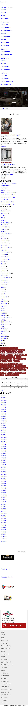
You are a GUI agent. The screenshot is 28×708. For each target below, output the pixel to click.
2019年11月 (4, 497)
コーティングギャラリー (7, 81)
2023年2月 (3, 434)
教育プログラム (5, 18)
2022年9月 (3, 444)
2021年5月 (3, 462)
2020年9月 (3, 478)
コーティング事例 (5, 222)
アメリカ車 (3, 224)
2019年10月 (4, 499)
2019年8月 (3, 502)
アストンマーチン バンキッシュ (9, 183)
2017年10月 (4, 541)
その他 (2, 299)
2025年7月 (3, 395)
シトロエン (4, 282)
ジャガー (3, 236)
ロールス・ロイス (5, 247)
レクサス (4, 372)
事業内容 (3, 9)
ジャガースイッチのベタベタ (8, 204)
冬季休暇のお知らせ (5, 185)
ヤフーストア (4, 703)
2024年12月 (4, 397)
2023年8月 (3, 423)
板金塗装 (3, 33)
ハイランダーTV (5, 78)
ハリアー (4, 361)
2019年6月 (3, 506)
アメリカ (14, 350)
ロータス (3, 245)
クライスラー (4, 226)
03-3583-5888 (8, 620)
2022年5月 (3, 451)
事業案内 (3, 632)
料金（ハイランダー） (6, 662)
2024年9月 (3, 402)
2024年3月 (3, 414)
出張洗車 (3, 39)
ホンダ (3, 293)
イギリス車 (3, 229)
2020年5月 (3, 488)
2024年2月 (3, 416)
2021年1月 (3, 471)
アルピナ (3, 268)
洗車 (2, 343)
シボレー (24, 354)
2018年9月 (3, 515)
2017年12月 (4, 536)
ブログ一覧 (4, 75)
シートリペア (4, 296)
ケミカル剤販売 (5, 45)
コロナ (3, 354)
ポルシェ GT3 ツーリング (7, 201)
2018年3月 (3, 529)
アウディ (3, 266)
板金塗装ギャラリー (6, 84)
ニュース (3, 306)
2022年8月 (3, 446)
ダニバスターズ (5, 42)
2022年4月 (3, 453)
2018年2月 (3, 532)
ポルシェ (3, 275)
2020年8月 (3, 481)
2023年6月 (3, 425)
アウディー (15, 348)
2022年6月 (3, 448)
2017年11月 (4, 539)
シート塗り (12, 357)
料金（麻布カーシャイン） (7, 665)
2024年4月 (3, 411)
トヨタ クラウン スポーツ (8, 195)
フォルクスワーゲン (6, 273)
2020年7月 (3, 483)
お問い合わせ (4, 667)
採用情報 (3, 63)
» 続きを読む (10, 174)
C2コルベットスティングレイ (8, 197)
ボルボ (2, 310)
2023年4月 (3, 430)
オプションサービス (6, 36)
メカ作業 (3, 313)
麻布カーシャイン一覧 (6, 54)
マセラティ (4, 256)
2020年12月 (4, 474)
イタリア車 (3, 250)
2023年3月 (3, 432)
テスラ (10, 359)
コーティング (10, 354)
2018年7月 (3, 520)
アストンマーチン (5, 233)
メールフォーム (5, 66)
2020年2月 (3, 490)
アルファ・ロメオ (5, 252)
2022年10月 (4, 441)
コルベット (20, 352)
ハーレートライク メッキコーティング (10, 135)
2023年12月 (4, 421)
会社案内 (3, 12)
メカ (11, 368)
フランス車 (3, 280)
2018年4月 (3, 527)
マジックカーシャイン (6, 694)
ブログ (2, 308)
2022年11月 (4, 439)
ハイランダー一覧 (5, 51)
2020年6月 (3, 485)
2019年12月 (4, 495)
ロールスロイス (17, 372)
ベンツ (20, 363)
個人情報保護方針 (5, 69)
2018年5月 (3, 525)
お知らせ (3, 220)
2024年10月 (4, 400)
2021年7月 (3, 460)
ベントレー (4, 238)
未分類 (2, 327)
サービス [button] (5, 22)
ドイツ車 (3, 261)
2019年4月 (3, 511)
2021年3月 (3, 467)
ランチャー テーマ (5, 190)
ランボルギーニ (5, 259)
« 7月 (2, 390)
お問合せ (3, 60)
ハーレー (3, 132)
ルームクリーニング (5, 317)
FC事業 (3, 15)
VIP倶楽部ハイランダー (6, 689)
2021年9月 (3, 455)
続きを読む (3, 146)
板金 (2, 334)
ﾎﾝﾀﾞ (18, 374)
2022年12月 (4, 437)
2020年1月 (3, 492)
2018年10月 (4, 513)
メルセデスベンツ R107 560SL (8, 164)
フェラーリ (4, 254)
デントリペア (4, 213)
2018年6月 (3, 522)
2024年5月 (3, 409)
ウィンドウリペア (5, 211)
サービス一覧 (4, 24)
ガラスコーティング (6, 27)
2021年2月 (3, 469)
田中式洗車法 (4, 700)
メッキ (6, 132)
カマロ (3, 352)
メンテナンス (4, 315)
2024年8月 (3, 404)
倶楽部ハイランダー (6, 322)
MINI (2, 231)
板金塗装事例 (4, 336)
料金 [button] (4, 49)
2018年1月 (3, 534)
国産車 (2, 287)
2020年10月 (4, 476)
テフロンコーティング (6, 30)
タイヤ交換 (3, 329)
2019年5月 (3, 508)
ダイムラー (4, 270)
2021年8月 (3, 458)
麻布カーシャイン (5, 324)
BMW (2, 263)
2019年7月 (3, 504)
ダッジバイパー (4, 188)
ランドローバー (5, 243)
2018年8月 (3, 518)
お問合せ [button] (5, 58)
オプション (3, 209)
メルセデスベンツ (7, 162)
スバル (3, 289)
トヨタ (3, 291)
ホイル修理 (3, 338)
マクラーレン (4, 240)
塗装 (24, 372)
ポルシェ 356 (4, 199)
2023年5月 (3, 427)
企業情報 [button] (7, 7)
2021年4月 (3, 464)
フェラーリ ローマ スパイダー (9, 192)
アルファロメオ (21, 350)
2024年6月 (3, 407)
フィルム (3, 215)
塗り (2, 217)
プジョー (3, 284)
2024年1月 (3, 418)
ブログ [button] (4, 73)
